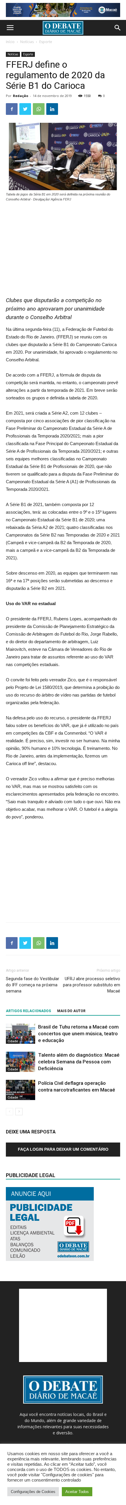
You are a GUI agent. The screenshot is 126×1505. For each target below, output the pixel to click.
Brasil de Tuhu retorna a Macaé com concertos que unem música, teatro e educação (78, 1033)
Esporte (45, 41)
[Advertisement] (63, 246)
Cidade (13, 1041)
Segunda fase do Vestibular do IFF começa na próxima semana (32, 985)
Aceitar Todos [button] (77, 1491)
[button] (118, 28)
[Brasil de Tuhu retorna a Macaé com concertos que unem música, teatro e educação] (20, 1034)
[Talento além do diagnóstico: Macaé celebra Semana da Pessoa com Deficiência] (20, 1062)
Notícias (27, 41)
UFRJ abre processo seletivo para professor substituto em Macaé (91, 985)
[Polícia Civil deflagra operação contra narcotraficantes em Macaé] (20, 1090)
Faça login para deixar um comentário (63, 1149)
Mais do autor (71, 1011)
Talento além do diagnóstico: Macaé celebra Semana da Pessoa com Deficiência (79, 1061)
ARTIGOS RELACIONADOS (28, 1011)
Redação (20, 95)
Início (10, 41)
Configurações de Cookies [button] (33, 1491)
